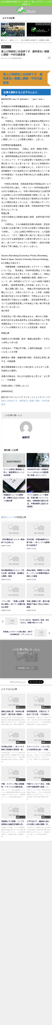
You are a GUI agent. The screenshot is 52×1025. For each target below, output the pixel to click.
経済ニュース (6, 47)
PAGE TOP (48, 992)
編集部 (26, 437)
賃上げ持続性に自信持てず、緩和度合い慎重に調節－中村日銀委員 (25, 401)
